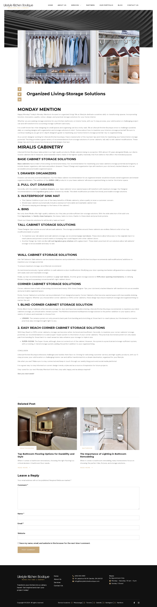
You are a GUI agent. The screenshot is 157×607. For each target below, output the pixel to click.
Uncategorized (27, 448)
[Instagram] (138, 603)
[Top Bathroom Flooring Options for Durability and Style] (47, 428)
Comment (23, 485)
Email (21, 523)
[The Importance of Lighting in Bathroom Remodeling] (109, 428)
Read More (23, 467)
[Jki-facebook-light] (134, 603)
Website (21, 533)
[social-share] (19, 89)
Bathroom (87, 448)
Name (21, 513)
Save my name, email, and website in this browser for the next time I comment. (54, 543)
